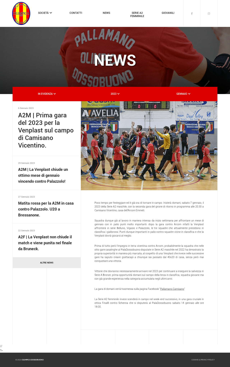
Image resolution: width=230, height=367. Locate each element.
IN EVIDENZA (45, 93)
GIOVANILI (168, 13)
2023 (113, 93)
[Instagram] (208, 13)
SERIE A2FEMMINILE (137, 14)
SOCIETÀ (43, 13)
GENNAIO (181, 93)
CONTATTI (76, 13)
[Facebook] (191, 13)
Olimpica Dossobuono (33, 360)
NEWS (106, 13)
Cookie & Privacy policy (203, 360)
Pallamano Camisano (172, 288)
